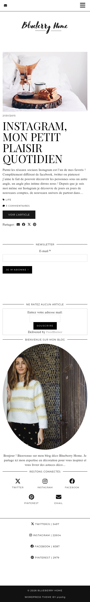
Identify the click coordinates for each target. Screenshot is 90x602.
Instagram (46, 535)
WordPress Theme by (45, 597)
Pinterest (46, 557)
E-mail (45, 251)
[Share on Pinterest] (34, 224)
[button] (84, 6)
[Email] (5, 5)
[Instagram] (11, 574)
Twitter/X (46, 524)
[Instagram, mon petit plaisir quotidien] (45, 81)
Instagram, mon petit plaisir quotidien (35, 142)
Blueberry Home (50, 590)
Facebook (47, 546)
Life (8, 199)
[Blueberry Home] (45, 21)
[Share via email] (18, 224)
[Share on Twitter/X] (29, 224)
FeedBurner (54, 332)
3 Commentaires (17, 205)
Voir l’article (19, 214)
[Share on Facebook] (23, 224)
